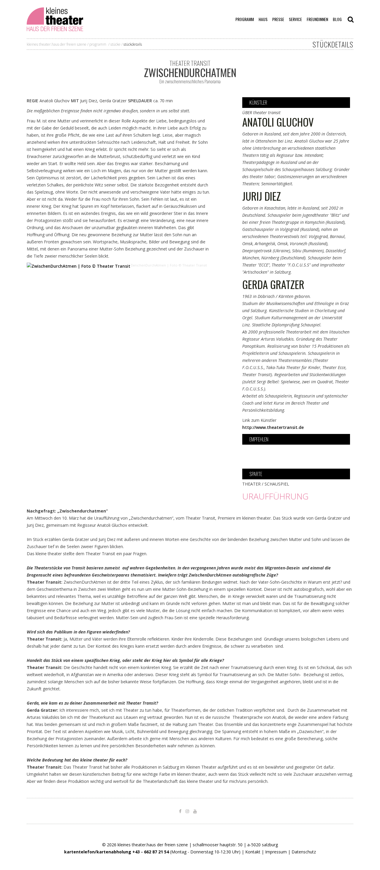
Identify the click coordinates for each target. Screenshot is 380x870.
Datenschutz (304, 852)
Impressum (276, 852)
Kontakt (252, 852)
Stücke (115, 44)
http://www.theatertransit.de (273, 427)
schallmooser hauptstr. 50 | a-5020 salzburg (235, 844)
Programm (97, 44)
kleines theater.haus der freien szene (56, 44)
